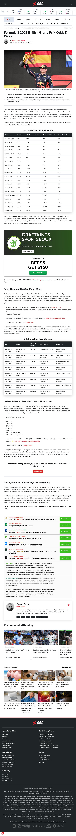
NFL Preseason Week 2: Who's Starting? (31, 24)
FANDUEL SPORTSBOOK (16, 542)
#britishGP (17, 441)
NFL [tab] (29, 19)
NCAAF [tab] (39, 19)
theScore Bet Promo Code (46, 736)
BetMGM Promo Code (45, 734)
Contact (4, 736)
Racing (17, 28)
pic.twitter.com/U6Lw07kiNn (55, 318)
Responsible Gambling (8, 743)
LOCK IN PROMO (28, 251)
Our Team (5, 739)
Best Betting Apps (7, 764)
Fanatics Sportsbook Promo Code (48, 747)
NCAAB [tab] (68, 19)
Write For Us (6, 745)
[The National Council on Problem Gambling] (58, 826)
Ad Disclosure (68, 28)
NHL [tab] (58, 19)
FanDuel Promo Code (45, 743)
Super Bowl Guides (44, 755)
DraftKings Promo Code (46, 741)
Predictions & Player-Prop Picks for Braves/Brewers (17, 651)
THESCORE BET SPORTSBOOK (18, 530)
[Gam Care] (19, 826)
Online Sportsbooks (8, 755)
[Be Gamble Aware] (38, 826)
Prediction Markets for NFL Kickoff (57, 24)
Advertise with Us (7, 741)
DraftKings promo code (40, 280)
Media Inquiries (6, 747)
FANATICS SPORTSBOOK (16, 556)
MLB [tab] (19, 19)
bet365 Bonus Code (44, 739)
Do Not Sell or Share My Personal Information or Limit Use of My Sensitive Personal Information (38, 822)
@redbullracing (56, 307)
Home (5, 28)
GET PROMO (38, 273)
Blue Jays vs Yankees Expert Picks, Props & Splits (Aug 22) (44, 651)
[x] (69, 605)
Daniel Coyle (15, 40)
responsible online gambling (34, 809)
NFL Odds (5, 774)
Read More (38, 471)
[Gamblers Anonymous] (48, 826)
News (11, 28)
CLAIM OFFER (65, 518)
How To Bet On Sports (45, 760)
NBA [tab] (48, 19)
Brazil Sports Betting (8, 762)
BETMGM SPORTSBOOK (16, 517)
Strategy (41, 762)
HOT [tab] (9, 20)
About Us (5, 734)
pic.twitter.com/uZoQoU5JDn (30, 441)
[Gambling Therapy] (26, 826)
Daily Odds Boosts (10, 24)
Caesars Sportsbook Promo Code (48, 745)
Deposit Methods (7, 766)
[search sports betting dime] (70, 4)
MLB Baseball (10, 647)
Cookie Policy (49, 788)
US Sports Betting (7, 757)
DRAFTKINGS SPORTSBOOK (17, 536)
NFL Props (5, 776)
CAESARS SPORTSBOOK (16, 549)
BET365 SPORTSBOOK (15, 523)
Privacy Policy (32, 788)
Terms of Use (41, 788)
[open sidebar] (5, 3)
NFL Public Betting (7, 778)
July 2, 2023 (30, 322)
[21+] (14, 826)
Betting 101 (42, 757)
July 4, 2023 (28, 445)
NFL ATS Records (7, 781)
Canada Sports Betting (8, 760)
